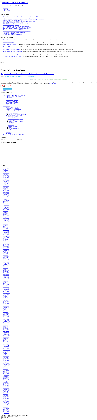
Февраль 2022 (6, 230)
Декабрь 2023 (6, 205)
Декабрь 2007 (6, 413)
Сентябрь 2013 (6, 350)
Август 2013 (6, 351)
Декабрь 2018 (6, 275)
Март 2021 (5, 243)
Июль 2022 (5, 224)
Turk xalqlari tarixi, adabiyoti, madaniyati (17, 114)
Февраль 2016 (6, 315)
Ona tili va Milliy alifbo (13, 116)
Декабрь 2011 (6, 375)
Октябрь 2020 (6, 249)
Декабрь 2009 (6, 385)
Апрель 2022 (6, 227)
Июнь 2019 (5, 268)
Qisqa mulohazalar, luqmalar (12, 102)
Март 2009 (5, 395)
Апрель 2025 (6, 186)
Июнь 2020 (5, 253)
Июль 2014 (5, 338)
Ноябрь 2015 (6, 319)
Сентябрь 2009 (6, 389)
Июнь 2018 (5, 282)
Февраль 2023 (6, 215)
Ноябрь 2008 (6, 400)
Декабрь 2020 (6, 246)
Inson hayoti (11, 125)
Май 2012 (5, 369)
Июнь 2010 (5, 382)
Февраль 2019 (6, 272)
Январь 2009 (6, 397)
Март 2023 (5, 214)
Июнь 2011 (5, 376)
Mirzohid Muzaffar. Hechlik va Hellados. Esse (13, 20)
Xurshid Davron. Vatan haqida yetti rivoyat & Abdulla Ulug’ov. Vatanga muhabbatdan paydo (22, 16)
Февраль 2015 (6, 329)
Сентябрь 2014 (6, 335)
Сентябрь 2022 (6, 221)
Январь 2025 (6, 189)
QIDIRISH (5, 90)
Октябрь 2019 (6, 263)
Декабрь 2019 (6, 260)
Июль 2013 (5, 352)
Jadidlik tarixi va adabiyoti (11, 111)
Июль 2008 (5, 404)
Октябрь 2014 (6, 334)
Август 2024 (6, 195)
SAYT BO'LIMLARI (7, 89)
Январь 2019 (6, 274)
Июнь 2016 (5, 310)
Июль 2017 (5, 295)
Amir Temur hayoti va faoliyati (12, 108)
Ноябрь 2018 (6, 276)
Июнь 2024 (5, 198)
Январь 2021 (6, 245)
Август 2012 (6, 365)
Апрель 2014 (6, 341)
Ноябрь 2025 (6, 179)
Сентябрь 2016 (6, 307)
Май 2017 (5, 297)
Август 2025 (6, 182)
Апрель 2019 (6, 270)
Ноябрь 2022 (6, 219)
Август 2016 (6, 308)
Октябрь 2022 (6, 220)
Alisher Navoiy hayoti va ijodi (12, 107)
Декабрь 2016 (6, 303)
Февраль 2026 (6, 175)
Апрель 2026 (6, 173)
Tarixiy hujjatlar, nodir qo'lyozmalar (15, 119)
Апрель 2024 (6, 200)
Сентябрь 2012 (6, 364)
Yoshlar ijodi (11, 122)
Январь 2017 (6, 302)
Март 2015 (5, 328)
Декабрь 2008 (6, 398)
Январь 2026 (6, 176)
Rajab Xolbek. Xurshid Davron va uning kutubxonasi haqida (16, 23)
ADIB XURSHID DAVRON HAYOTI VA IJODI (14, 95)
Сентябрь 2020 (6, 250)
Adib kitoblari (9, 97)
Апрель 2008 (6, 408)
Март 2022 (5, 228)
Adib (5, 76)
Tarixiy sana (8, 133)
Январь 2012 (6, 373)
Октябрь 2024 (6, 193)
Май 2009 (5, 394)
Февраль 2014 (6, 344)
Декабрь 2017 (6, 289)
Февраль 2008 (6, 410)
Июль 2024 (5, 196)
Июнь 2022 (5, 225)
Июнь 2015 (5, 325)
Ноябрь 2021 (6, 233)
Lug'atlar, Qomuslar (12, 126)
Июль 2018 (5, 281)
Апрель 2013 (6, 356)
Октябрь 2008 (6, 401)
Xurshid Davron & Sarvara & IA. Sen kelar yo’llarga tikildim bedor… (17, 27)
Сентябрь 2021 (6, 236)
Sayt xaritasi (5, 9)
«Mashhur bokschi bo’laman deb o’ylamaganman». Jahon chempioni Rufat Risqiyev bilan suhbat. (23, 19)
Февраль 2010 (6, 383)
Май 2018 (5, 283)
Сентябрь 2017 (6, 293)
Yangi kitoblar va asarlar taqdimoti (15, 121)
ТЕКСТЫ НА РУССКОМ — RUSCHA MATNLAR (14, 134)
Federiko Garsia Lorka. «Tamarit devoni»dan (12, 34)
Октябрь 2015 (6, 320)
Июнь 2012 (5, 367)
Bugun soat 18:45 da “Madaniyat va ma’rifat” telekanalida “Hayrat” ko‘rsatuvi (19, 17)
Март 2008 (5, 409)
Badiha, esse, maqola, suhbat (12, 98)
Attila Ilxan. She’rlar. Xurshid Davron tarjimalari (13, 22)
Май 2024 (5, 199)
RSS (4, 11)
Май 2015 (5, 326)
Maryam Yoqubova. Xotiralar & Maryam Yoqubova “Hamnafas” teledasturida (27, 74)
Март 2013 (5, 357)
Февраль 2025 (6, 188)
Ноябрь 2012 (6, 361)
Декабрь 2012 (6, 360)
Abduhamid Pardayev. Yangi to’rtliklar (11, 25)
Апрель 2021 (6, 241)
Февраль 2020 (6, 258)
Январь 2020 (6, 259)
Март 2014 (5, 342)
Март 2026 (5, 174)
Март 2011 (5, 378)
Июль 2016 (5, 309)
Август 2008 (6, 403)
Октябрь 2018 (6, 277)
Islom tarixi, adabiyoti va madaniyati (13, 109)
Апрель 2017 (6, 299)
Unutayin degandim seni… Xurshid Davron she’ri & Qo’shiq (16, 26)
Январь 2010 (6, 384)
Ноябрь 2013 (6, 347)
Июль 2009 (5, 391)
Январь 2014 (6, 345)
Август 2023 (6, 209)
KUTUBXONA (6, 106)
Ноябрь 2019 (6, 262)
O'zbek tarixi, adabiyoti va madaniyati (14, 115)
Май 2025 (5, 184)
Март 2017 (5, 300)
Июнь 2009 (5, 392)
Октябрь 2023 (6, 207)
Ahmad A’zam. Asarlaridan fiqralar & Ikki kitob (13, 29)
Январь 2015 (6, 331)
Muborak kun (8, 132)
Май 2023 (5, 212)
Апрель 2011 (6, 377)
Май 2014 (5, 340)
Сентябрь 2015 (6, 321)
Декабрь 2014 (6, 332)
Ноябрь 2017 (6, 290)
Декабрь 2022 (6, 218)
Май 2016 (5, 312)
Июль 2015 (5, 323)
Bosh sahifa (5, 8)
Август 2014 (6, 337)
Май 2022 (5, 226)
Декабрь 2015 (6, 318)
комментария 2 (32, 76)
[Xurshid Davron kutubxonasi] (14, 2)
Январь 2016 (6, 316)
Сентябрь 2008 (6, 402)
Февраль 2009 (6, 396)
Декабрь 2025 (6, 177)
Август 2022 (6, 222)
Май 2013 (5, 354)
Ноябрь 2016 (6, 304)
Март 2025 (5, 187)
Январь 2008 (6, 411)
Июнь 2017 (5, 296)
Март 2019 (5, 271)
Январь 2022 (6, 231)
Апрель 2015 (6, 327)
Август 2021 (6, 237)
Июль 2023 (5, 211)
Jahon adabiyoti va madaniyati (12, 113)
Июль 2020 (5, 252)
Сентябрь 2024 (6, 194)
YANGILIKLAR (6, 131)
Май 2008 (5, 407)
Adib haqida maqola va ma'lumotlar (13, 96)
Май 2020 (5, 255)
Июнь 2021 (5, 239)
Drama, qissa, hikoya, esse (11, 101)
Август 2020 (6, 251)
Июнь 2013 (5, 353)
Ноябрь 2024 (6, 192)
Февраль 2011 (6, 379)
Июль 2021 (5, 238)
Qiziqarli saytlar (6, 10)
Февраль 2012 (6, 372)
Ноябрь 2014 (6, 333)
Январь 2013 (6, 359)
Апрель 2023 (6, 213)
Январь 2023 (6, 217)
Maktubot (10, 127)
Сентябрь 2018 (6, 278)
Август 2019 (6, 265)
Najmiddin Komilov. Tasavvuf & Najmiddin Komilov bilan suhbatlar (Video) (19, 21)
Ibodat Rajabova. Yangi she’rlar (9, 33)
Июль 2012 (5, 366)
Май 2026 (5, 171)
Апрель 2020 (6, 256)
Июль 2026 (5, 169)
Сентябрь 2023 (6, 208)
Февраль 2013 (6, 358)
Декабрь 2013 (6, 346)
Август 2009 (6, 390)
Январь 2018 (6, 288)
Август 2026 (6, 168)
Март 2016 (5, 314)
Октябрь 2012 (6, 363)
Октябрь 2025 (6, 180)
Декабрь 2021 (6, 232)
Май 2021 (5, 240)
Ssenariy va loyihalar (10, 103)
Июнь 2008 (5, 405)
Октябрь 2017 (6, 291)
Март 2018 (5, 285)
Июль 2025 (5, 183)
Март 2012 (5, 371)
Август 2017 (6, 294)
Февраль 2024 (6, 202)
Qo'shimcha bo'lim (10, 123)
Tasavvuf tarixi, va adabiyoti (14, 110)
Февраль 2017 (6, 301)
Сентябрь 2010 (6, 381)
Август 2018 (6, 280)
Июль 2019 (5, 266)
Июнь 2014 (5, 339)
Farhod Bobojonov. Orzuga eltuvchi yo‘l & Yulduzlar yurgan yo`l (16, 31)
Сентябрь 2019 (6, 264)
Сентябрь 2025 (6, 181)
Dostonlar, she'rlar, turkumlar (12, 100)
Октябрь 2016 (6, 306)
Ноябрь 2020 (6, 247)
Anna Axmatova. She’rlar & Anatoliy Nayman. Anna (14, 32)
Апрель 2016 (6, 313)
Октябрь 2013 (6, 348)
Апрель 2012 (6, 370)
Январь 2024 (6, 203)
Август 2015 (6, 322)
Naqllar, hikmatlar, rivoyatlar (14, 128)
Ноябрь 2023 (6, 206)
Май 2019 (5, 269)
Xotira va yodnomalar (19, 76)
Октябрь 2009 (6, 388)
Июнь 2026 (5, 170)
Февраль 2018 (6, 287)
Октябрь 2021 (6, 234)
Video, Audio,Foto (10, 76)
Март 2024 (5, 201)
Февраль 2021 (6, 244)
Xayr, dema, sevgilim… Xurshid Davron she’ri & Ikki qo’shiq (16, 28)
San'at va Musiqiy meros (13, 117)
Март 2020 (5, 257)
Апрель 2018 (6, 284)
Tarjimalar (8, 104)
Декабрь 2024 (6, 190)
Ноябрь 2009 (6, 386)
